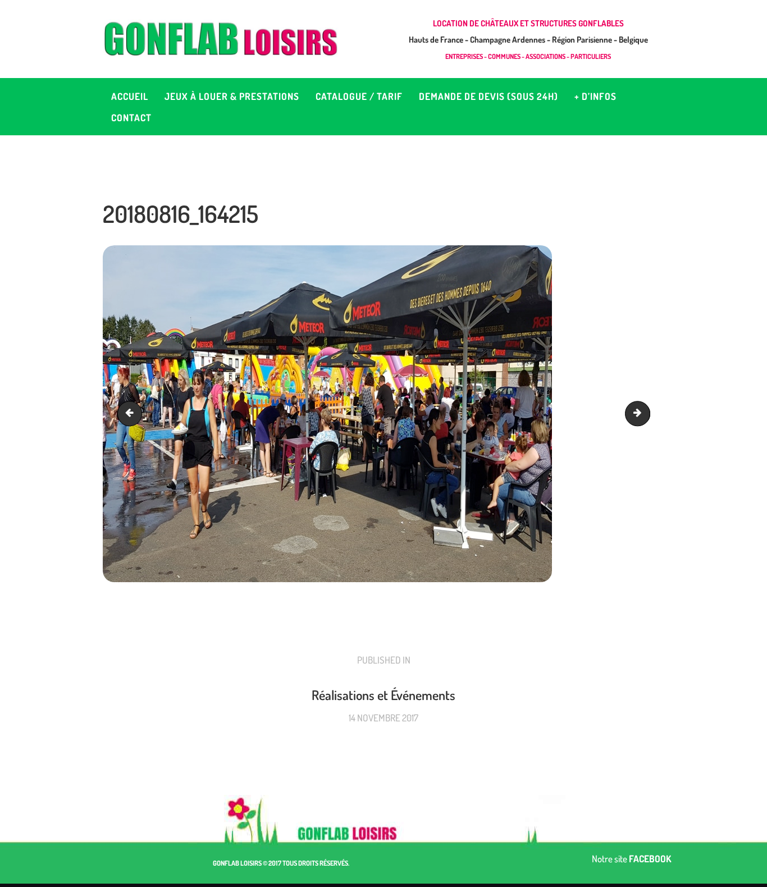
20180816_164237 (645, 413)
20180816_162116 (132, 413)
